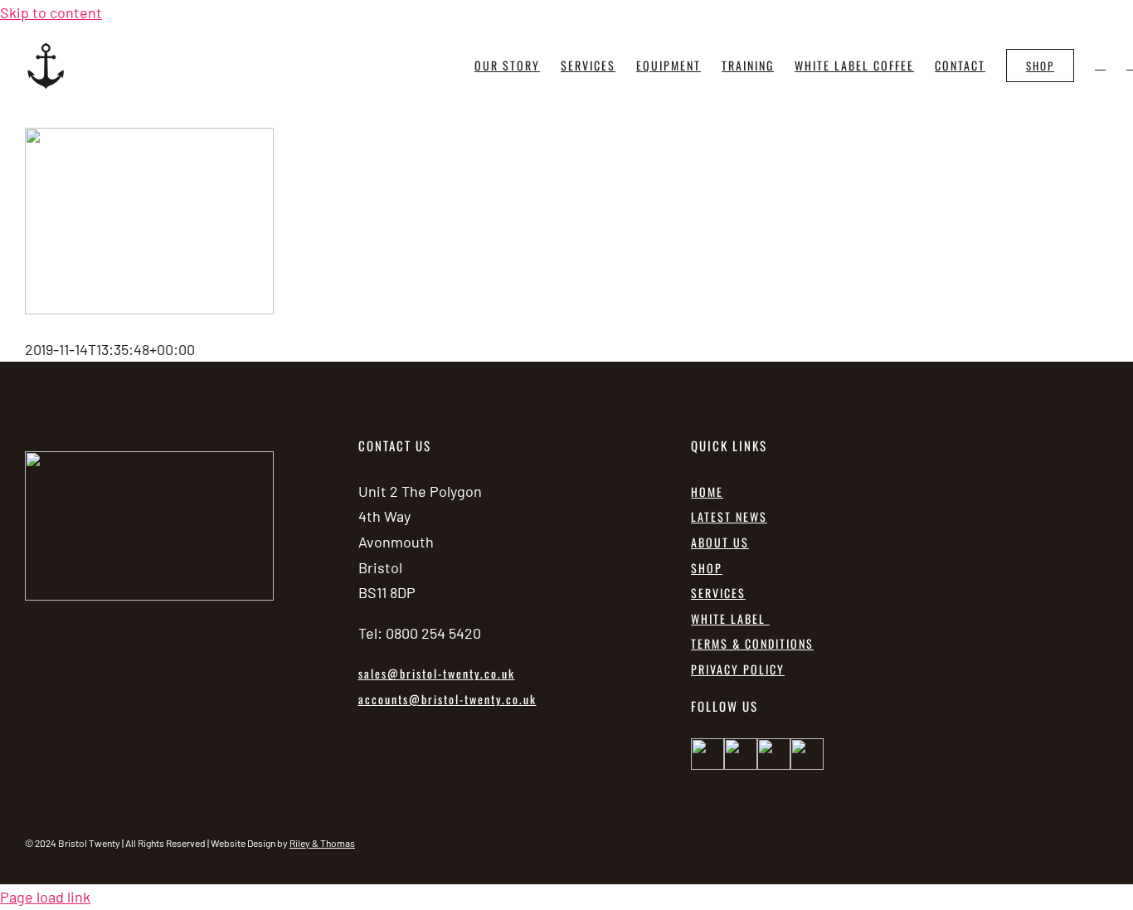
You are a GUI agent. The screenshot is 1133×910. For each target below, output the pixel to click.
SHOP (706, 568)
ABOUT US (720, 542)
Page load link (45, 897)
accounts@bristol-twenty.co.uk (447, 699)
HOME (707, 491)
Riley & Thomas (322, 843)
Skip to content (51, 12)
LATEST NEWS (729, 516)
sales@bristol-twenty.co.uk (436, 673)
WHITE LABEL (730, 618)
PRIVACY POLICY (738, 669)
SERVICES (718, 592)
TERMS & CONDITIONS (752, 643)
